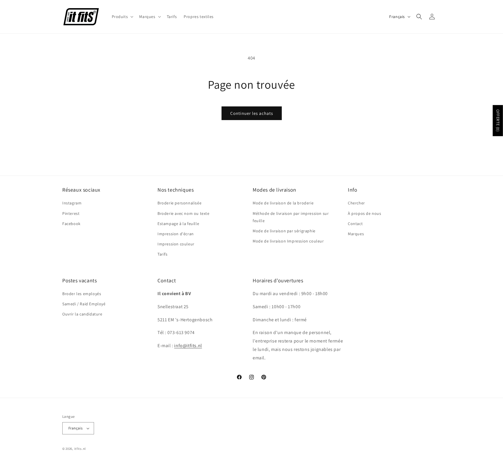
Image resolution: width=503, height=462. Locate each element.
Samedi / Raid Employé (84, 303)
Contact (355, 223)
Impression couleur (175, 244)
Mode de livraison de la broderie (283, 203)
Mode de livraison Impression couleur (288, 241)
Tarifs (162, 254)
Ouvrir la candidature (82, 314)
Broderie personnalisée (179, 203)
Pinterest (70, 213)
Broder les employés (81, 293)
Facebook (71, 223)
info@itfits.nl (188, 346)
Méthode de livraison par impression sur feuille (291, 217)
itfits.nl (80, 449)
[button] (122, 16)
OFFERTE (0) (498, 121)
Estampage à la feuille (178, 223)
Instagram (72, 203)
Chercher (356, 203)
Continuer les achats (251, 113)
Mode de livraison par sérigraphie (284, 230)
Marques (356, 233)
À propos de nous (364, 213)
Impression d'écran (175, 233)
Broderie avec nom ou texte (183, 213)
